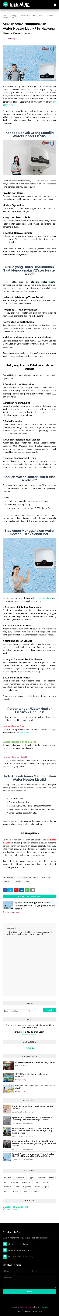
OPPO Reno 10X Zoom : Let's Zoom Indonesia (32, 1075)
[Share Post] (5, 890)
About (27, 1311)
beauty (7, 1191)
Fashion (51, 1178)
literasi (15, 1191)
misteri (24, 1191)
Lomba (17, 1187)
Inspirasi (45, 1182)
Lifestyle (46, 877)
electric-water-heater (28, 877)
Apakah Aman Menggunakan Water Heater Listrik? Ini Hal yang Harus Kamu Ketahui (35, 905)
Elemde (45, 1307)
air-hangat (9, 877)
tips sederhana (44, 598)
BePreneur (20, 1178)
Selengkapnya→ (29, 1034)
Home (19, 1311)
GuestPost (26, 1182)
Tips (27, 881)
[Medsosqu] (26, 1048)
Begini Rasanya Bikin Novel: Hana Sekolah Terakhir (32, 1107)
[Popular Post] (8, 1065)
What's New (37, 1311)
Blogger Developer (27, 1307)
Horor (36, 1182)
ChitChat (41, 1178)
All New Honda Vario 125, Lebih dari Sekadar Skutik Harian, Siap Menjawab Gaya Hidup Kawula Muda (33, 1130)
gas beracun (25, 733)
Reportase (27, 1187)
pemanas (8, 881)
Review (19, 881)
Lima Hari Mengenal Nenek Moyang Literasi (35, 1062)
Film (6, 1182)
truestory (34, 1191)
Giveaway (15, 1182)
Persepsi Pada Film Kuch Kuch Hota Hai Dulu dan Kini (35, 1087)
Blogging (31, 1178)
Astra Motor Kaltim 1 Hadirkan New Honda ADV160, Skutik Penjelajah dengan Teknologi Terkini (34, 1143)
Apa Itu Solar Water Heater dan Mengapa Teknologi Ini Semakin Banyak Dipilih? (32, 1118)
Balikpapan (8, 1178)
